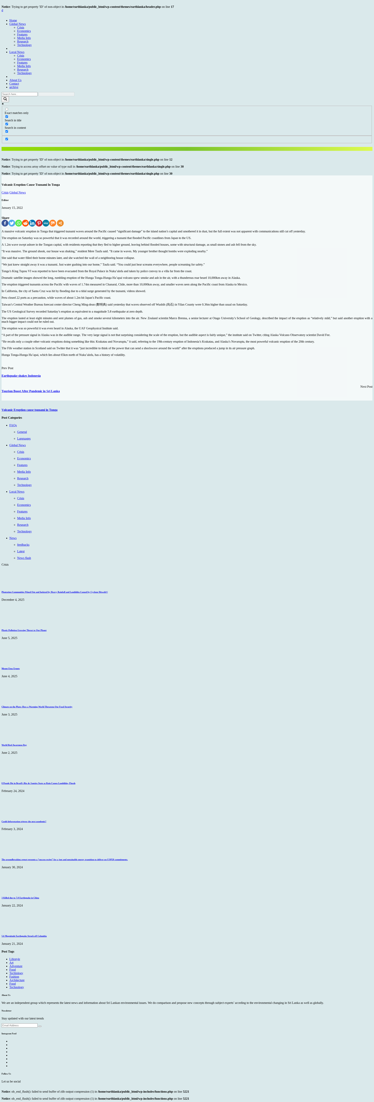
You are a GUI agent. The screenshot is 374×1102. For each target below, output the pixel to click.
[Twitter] (11, 223)
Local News (16, 52)
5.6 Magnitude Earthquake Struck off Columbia (24, 936)
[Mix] (52, 223)
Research (22, 41)
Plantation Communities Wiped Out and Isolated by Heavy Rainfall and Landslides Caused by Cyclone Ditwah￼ (55, 592)
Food (12, 969)
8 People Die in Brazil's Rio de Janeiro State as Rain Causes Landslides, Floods (38, 783)
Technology (24, 45)
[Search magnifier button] (5, 99)
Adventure (15, 966)
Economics (24, 31)
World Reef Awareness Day (14, 745)
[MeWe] (45, 223)
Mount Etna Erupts (11, 668)
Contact (14, 83)
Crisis (20, 27)
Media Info (24, 38)
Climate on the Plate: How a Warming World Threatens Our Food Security (37, 707)
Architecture (17, 980)
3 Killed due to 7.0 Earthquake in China (20, 898)
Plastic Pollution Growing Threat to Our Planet (24, 630)
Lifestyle (14, 959)
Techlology (16, 973)
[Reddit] (25, 223)
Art (11, 962)
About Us (15, 80)
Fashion (14, 976)
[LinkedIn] (32, 223)
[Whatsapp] (18, 223)
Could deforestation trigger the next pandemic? (24, 821)
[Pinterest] (39, 223)
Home (13, 20)
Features (22, 34)
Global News (17, 24)
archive (13, 87)
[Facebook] (5, 223)
